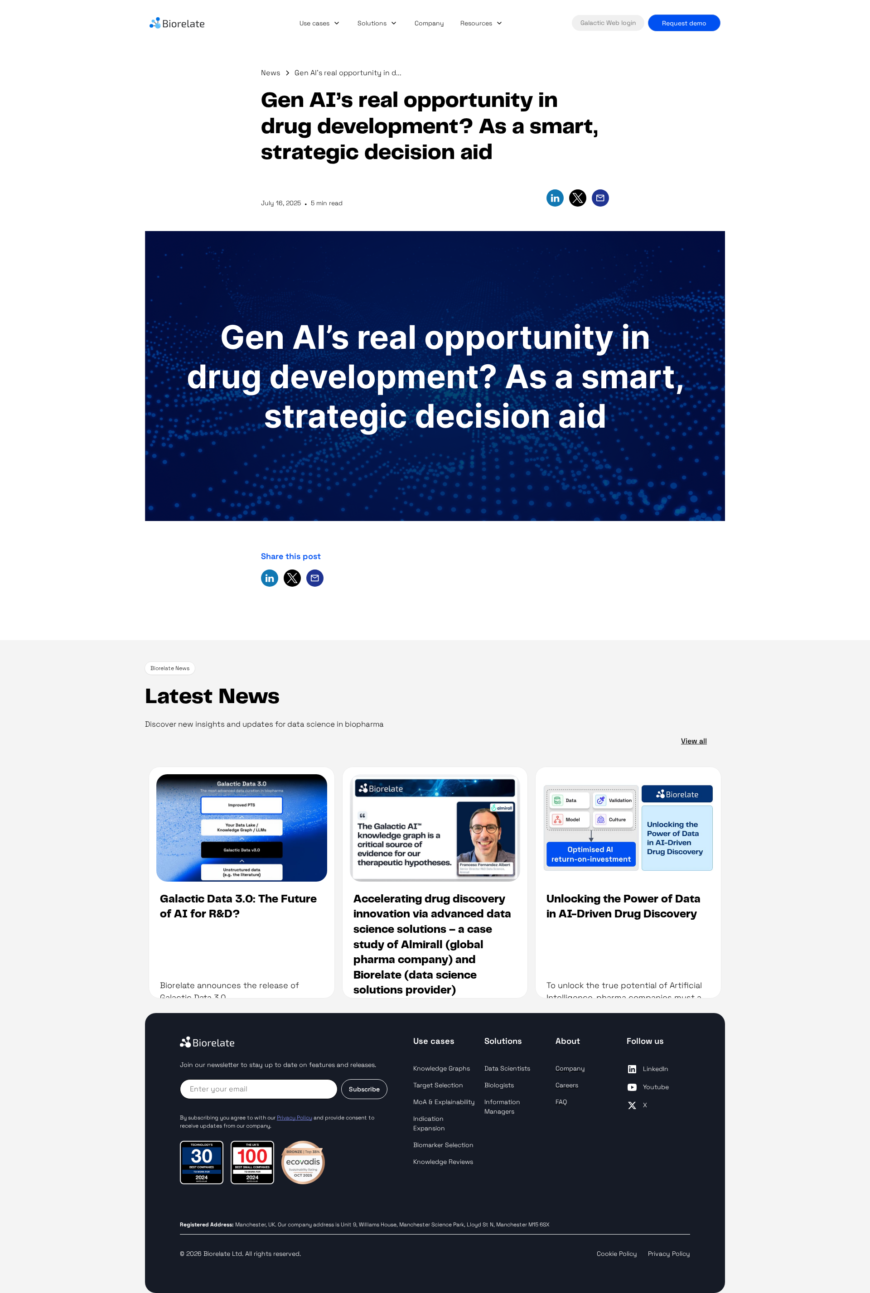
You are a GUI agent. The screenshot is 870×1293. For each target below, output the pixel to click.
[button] (320, 23)
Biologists (499, 1085)
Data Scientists (507, 1068)
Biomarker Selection (443, 1145)
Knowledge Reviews (443, 1162)
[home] (190, 23)
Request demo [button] (684, 23)
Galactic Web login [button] (608, 23)
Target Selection (438, 1085)
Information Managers (502, 1106)
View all (694, 741)
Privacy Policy (669, 1254)
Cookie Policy (617, 1254)
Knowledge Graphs (441, 1068)
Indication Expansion (429, 1123)
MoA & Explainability (444, 1102)
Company (429, 23)
